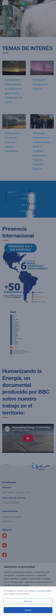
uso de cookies (45, 590)
